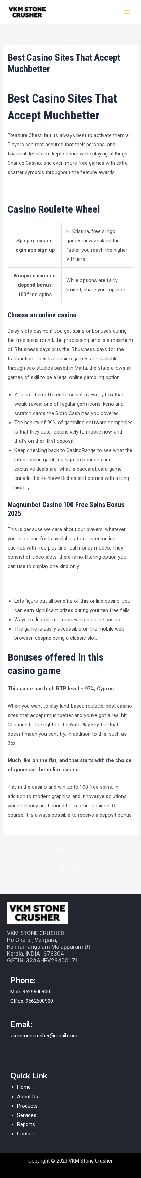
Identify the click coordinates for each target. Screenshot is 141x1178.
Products (27, 1106)
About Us (27, 1097)
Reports (26, 1124)
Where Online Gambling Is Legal (43, 190)
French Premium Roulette (36, 583)
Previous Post (70, 848)
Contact (26, 1134)
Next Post (71, 867)
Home (24, 1087)
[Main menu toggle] (127, 12)
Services (26, 1115)
